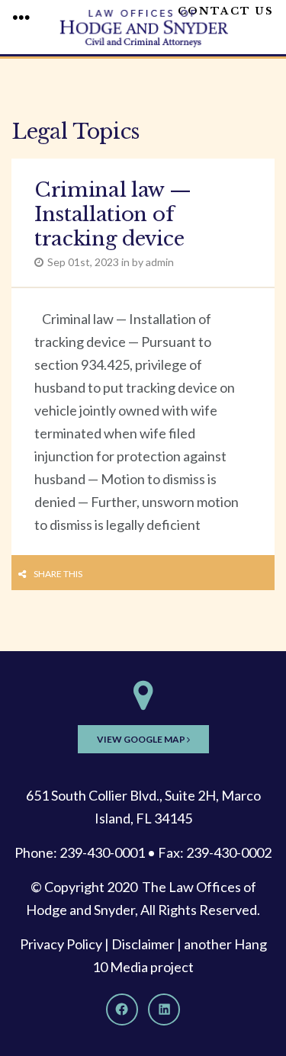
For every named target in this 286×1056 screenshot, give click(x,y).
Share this (58, 573)
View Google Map (142, 739)
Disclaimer (143, 944)
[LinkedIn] (164, 1009)
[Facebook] (122, 1009)
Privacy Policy (61, 944)
